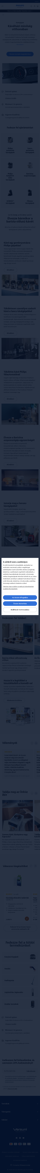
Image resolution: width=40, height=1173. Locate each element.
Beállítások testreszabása (20, 609)
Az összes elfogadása (20, 597)
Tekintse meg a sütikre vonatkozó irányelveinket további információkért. (18, 587)
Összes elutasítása (20, 603)
